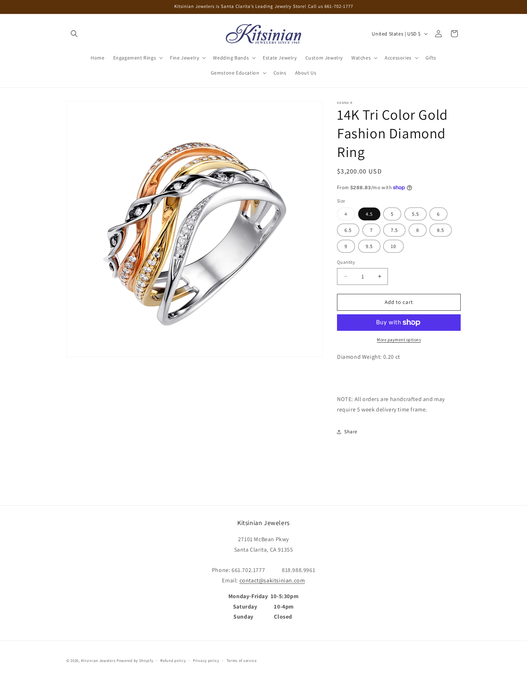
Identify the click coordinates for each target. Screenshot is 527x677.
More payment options (399, 339)
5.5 (415, 214)
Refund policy (173, 660)
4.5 (369, 214)
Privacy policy (206, 660)
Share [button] (350, 431)
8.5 (440, 230)
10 (393, 246)
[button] (74, 34)
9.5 (369, 246)
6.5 (348, 230)
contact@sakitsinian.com (272, 580)
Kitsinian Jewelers (98, 660)
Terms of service (242, 660)
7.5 (394, 230)
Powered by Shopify (135, 660)
